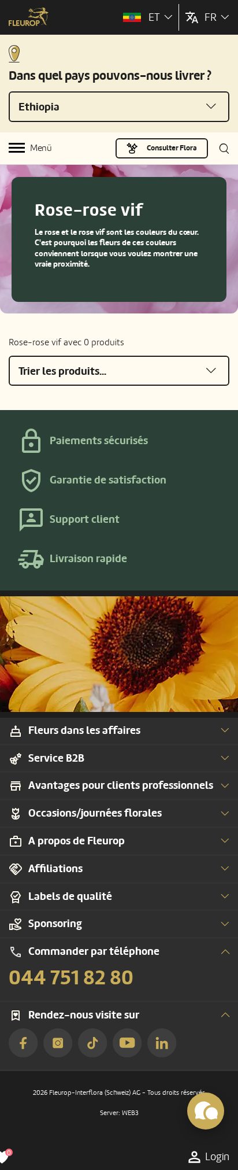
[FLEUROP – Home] (29, 18)
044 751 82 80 (71, 978)
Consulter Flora (172, 148)
